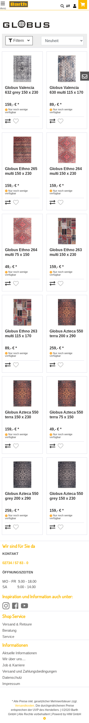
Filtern (18, 41)
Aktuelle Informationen (19, 653)
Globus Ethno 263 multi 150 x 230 (66, 252)
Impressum (11, 684)
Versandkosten (24, 705)
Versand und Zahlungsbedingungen (29, 671)
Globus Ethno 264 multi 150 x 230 (66, 171)
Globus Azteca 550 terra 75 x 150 (66, 414)
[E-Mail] (84, 76)
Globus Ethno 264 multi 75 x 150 (21, 252)
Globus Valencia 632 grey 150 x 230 (21, 90)
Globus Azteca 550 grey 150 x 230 (66, 496)
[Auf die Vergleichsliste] (8, 121)
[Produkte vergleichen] (68, 6)
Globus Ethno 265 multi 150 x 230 (21, 171)
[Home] (18, 4)
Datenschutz (12, 677)
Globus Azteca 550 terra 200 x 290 (66, 333)
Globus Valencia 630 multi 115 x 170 (66, 90)
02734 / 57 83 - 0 (15, 563)
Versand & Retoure (17, 624)
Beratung (9, 630)
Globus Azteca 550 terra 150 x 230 (21, 414)
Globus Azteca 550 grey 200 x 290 (21, 496)
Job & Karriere (13, 665)
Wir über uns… (14, 659)
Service (8, 637)
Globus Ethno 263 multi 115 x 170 (21, 333)
